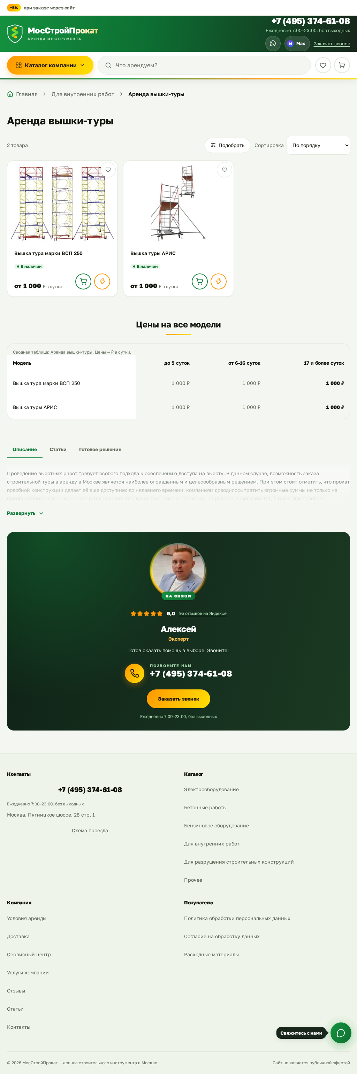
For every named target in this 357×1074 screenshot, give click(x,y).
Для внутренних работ (212, 844)
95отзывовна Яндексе (203, 613)
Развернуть (21, 513)
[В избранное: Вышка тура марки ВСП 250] (108, 169)
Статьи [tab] (58, 449)
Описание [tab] (25, 449)
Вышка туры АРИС (35, 407)
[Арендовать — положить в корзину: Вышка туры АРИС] (200, 281)
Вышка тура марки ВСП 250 (46, 383)
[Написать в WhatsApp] (273, 43)
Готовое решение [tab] (100, 449)
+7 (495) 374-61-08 (311, 20)
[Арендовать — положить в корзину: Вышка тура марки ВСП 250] (83, 281)
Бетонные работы (205, 807)
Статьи (15, 1009)
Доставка (18, 936)
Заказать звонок (332, 43)
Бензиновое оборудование (216, 825)
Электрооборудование (211, 789)
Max (297, 43)
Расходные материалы (211, 954)
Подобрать (231, 145)
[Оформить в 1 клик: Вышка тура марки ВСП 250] (102, 281)
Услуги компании (28, 972)
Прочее (193, 880)
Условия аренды (26, 918)
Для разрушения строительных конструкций (239, 862)
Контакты (18, 1027)
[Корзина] (342, 65)
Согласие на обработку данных (222, 936)
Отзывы (16, 991)
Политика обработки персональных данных (237, 918)
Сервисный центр (29, 954)
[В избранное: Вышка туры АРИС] (224, 169)
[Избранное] (323, 65)
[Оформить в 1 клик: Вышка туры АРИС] (219, 281)
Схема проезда (90, 830)
